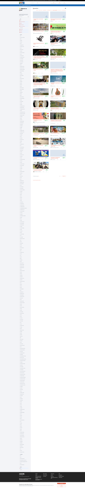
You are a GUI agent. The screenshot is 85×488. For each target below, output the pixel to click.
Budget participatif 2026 (38, 476)
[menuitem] (24, 16)
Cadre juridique (60, 477)
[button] (20, 18)
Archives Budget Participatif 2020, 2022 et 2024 (38, 479)
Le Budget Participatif (61, 476)
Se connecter (44, 476)
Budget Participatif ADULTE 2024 (26, 5)
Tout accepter (61, 483)
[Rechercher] (37, 3)
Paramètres (61, 486)
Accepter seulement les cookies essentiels (61, 485)
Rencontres (52, 476)
